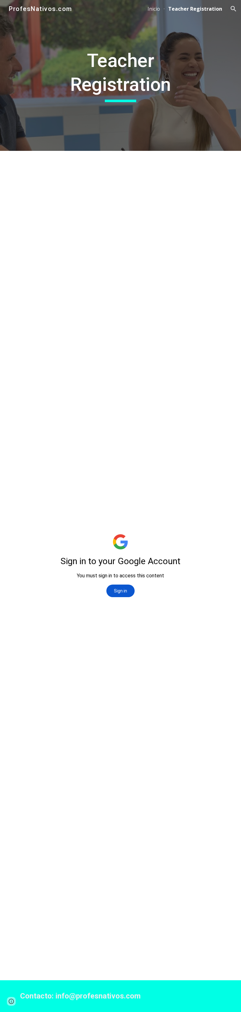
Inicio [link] (153, 8)
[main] (120, 75)
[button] (233, 8)
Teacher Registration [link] (195, 8)
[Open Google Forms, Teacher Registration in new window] (211, 166)
